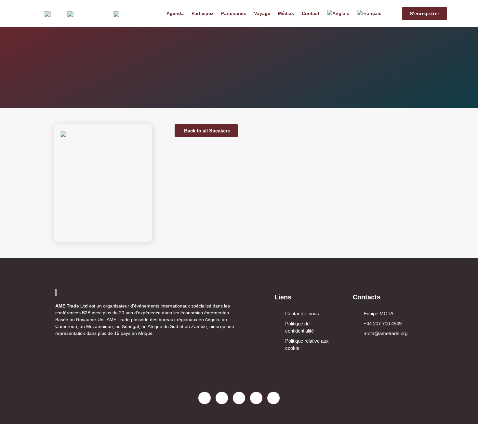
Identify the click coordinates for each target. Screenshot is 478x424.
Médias (286, 13)
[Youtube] (256, 397)
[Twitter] (221, 397)
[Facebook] (204, 397)
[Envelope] (273, 397)
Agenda (175, 13)
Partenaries (233, 13)
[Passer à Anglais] (338, 13)
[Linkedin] (239, 397)
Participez (202, 13)
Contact (310, 13)
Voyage (262, 13)
